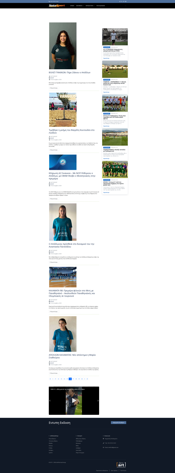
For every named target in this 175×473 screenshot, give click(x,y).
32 (58, 379)
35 (67, 379)
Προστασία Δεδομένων (102, 470)
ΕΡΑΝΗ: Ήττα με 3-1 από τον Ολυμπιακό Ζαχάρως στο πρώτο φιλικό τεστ (113, 183)
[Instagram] (123, 1)
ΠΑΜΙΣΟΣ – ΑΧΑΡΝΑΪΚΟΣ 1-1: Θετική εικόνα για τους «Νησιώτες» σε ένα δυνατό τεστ (114, 83)
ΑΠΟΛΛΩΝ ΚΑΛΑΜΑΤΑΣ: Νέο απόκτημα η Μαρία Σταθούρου (72, 356)
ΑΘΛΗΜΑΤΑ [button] (79, 5)
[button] (125, 5)
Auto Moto (78, 450)
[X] (121, 1)
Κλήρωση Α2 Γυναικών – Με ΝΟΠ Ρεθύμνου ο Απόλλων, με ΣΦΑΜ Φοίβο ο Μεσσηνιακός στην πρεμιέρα (72, 176)
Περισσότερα (106, 58)
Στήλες (50, 448)
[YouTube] (125, 1)
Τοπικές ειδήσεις (53, 441)
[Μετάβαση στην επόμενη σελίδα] (84, 379)
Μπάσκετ (78, 443)
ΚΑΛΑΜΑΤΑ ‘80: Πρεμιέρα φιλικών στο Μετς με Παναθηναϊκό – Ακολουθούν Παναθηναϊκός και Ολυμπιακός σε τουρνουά (72, 293)
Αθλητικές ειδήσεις (81, 438)
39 (79, 379)
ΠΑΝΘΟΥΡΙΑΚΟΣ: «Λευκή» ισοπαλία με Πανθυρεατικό (114, 150)
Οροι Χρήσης (114, 470)
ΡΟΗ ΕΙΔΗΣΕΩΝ (101, 5)
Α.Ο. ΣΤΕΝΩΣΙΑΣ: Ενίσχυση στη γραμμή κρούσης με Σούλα (112, 50)
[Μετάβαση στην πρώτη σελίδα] (50, 379)
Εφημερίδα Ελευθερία (118, 422)
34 (64, 379)
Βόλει (77, 445)
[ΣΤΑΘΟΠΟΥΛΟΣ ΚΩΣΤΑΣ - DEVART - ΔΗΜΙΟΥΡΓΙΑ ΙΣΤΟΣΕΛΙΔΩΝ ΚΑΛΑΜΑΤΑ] (121, 464)
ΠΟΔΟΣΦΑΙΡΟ (107, 47)
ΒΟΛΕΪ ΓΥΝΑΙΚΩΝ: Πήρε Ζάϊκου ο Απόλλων (69, 72)
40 (82, 379)
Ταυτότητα (123, 470)
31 (55, 379)
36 (70, 379)
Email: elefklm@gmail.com (111, 447)
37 (73, 379)
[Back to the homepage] (57, 5)
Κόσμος (51, 445)
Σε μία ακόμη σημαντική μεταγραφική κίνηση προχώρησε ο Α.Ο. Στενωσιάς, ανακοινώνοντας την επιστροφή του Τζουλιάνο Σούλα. (114, 54)
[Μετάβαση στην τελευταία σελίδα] (87, 379)
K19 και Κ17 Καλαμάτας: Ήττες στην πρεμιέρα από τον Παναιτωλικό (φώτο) (114, 117)
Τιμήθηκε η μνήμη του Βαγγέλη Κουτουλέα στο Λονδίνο (72, 131)
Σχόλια (50, 452)
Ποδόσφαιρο (79, 441)
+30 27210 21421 (54, 1)
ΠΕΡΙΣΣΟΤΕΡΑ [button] (89, 5)
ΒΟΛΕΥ (52, 78)
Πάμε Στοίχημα (80, 452)
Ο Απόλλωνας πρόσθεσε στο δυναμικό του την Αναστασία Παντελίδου (71, 245)
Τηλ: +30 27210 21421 (110, 443)
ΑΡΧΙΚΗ (72, 5)
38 (76, 379)
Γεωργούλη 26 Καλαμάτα (110, 438)
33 (61, 379)
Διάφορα (78, 448)
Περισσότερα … (54, 88)
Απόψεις (51, 450)
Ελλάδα (50, 443)
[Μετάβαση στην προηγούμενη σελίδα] (53, 379)
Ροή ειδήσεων (52, 438)
